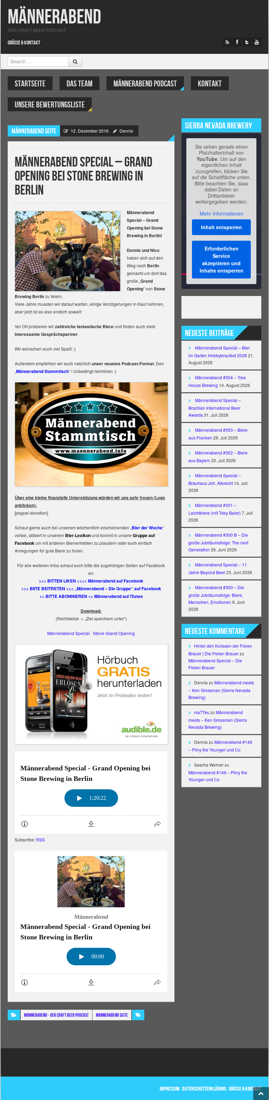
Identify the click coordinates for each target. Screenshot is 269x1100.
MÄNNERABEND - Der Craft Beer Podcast (56, 1015)
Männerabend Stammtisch (42, 371)
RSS (40, 839)
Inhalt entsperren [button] (221, 227)
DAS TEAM (79, 84)
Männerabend (54, 17)
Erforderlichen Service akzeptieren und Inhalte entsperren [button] (221, 259)
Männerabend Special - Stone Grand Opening (91, 633)
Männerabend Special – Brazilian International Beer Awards (214, 407)
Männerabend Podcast (145, 84)
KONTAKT (210, 84)
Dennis (126, 131)
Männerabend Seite (34, 131)
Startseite (30, 84)
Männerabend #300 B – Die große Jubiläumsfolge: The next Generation (218, 542)
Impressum (170, 1089)
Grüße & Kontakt (24, 43)
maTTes (201, 712)
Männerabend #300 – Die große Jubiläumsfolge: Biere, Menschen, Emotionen (216, 594)
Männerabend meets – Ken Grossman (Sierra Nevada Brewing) (221, 689)
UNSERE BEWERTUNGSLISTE (50, 105)
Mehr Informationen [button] (221, 214)
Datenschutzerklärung (204, 1089)
